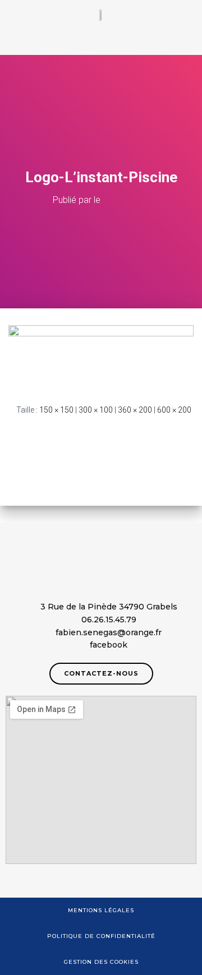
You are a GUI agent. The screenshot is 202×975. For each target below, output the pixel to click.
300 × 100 (96, 409)
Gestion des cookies (101, 961)
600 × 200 (174, 409)
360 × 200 (135, 409)
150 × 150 (56, 409)
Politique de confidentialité (101, 936)
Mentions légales (101, 910)
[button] (101, 42)
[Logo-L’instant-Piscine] (101, 355)
